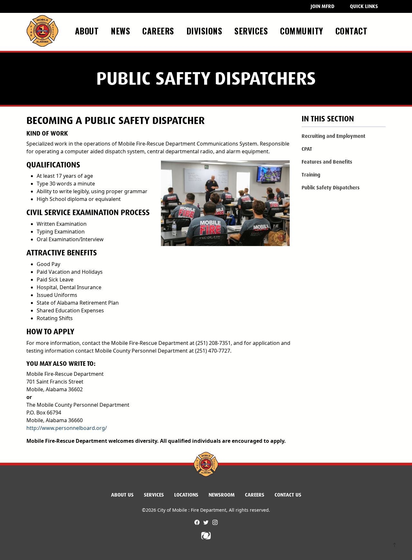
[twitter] (206, 522)
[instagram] (215, 522)
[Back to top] (394, 546)
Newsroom (222, 494)
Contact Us (288, 494)
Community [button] (302, 30)
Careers (254, 494)
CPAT (307, 149)
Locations (186, 494)
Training (311, 174)
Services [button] (252, 30)
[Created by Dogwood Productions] (206, 535)
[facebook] (197, 522)
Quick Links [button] (364, 6)
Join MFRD (322, 6)
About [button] (88, 30)
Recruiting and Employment (333, 136)
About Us (122, 494)
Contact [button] (352, 30)
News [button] (122, 30)
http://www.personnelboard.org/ (66, 428)
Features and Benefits (327, 161)
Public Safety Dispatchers (331, 187)
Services (154, 494)
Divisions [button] (205, 30)
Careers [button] (159, 30)
